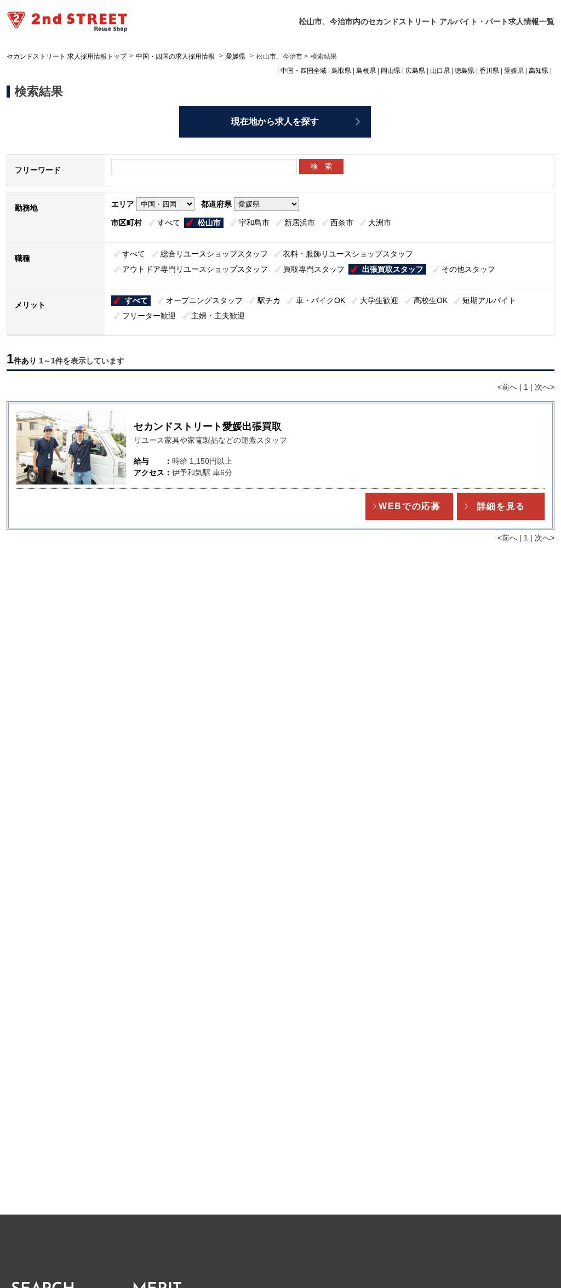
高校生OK (431, 300)
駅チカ (268, 300)
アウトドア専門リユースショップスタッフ (195, 269)
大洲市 (379, 222)
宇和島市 (254, 222)
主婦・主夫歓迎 (218, 315)
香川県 (489, 71)
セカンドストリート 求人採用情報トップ (67, 56)
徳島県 (464, 71)
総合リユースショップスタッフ (214, 253)
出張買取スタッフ (392, 269)
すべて (168, 222)
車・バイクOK (320, 300)
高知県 (538, 71)
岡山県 (390, 71)
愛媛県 (235, 56)
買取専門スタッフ (314, 269)
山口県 (440, 71)
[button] (409, 506)
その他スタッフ (468, 269)
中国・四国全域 (303, 71)
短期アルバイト (489, 300)
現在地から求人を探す (275, 121)
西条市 (341, 222)
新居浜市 (299, 222)
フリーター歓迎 (149, 315)
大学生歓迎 (379, 300)
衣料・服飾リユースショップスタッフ (348, 253)
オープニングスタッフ (204, 300)
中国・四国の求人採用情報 (176, 56)
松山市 (209, 222)
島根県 (366, 71)
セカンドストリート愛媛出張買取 (208, 426)
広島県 (415, 71)
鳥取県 (341, 71)
